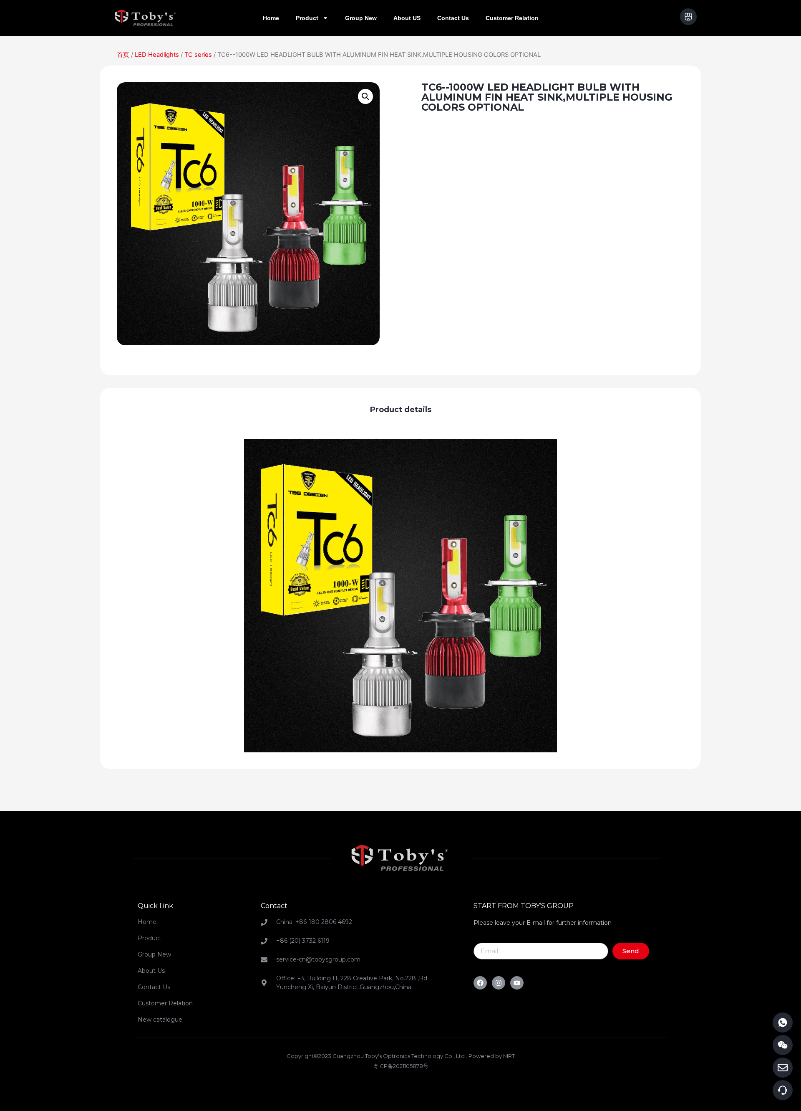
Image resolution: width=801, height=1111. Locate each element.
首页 (123, 54)
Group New (361, 18)
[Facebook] (480, 983)
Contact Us (453, 18)
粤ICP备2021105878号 (400, 1066)
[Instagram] (498, 983)
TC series (198, 54)
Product (307, 18)
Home (271, 18)
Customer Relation (512, 18)
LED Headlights (157, 54)
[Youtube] (517, 983)
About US (407, 18)
